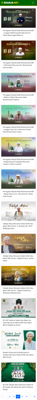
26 (18, 396)
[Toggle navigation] (33, 3)
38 (34, 396)
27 (22, 396)
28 (26, 396)
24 (9, 396)
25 (14, 396)
